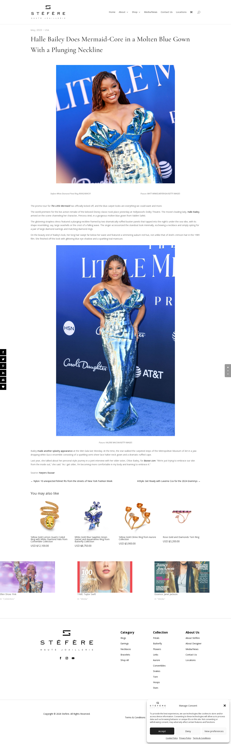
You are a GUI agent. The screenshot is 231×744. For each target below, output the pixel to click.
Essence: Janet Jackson (166, 594)
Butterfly (157, 643)
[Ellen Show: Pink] (37, 577)
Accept (162, 731)
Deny (188, 731)
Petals (156, 637)
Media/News (150, 12)
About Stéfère (193, 637)
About (122, 12)
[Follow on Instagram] (66, 658)
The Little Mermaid (60, 205)
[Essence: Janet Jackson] (191, 577)
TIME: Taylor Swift (86, 594)
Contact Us (167, 12)
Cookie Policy (172, 738)
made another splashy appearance (55, 450)
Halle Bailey (193, 211)
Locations (181, 12)
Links (155, 654)
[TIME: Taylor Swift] (114, 577)
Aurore (156, 660)
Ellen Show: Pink (8, 594)
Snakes (156, 671)
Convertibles (159, 665)
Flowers (157, 649)
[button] (224, 705)
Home (112, 12)
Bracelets (125, 654)
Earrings (125, 643)
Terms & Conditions (202, 738)
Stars (155, 687)
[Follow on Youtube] (73, 658)
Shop (135, 12)
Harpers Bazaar (47, 472)
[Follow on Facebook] (60, 658)
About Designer (193, 643)
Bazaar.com (150, 460)
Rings (123, 637)
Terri (155, 676)
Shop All (125, 660)
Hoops (156, 682)
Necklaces (126, 649)
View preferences (214, 731)
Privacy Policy (185, 738)
